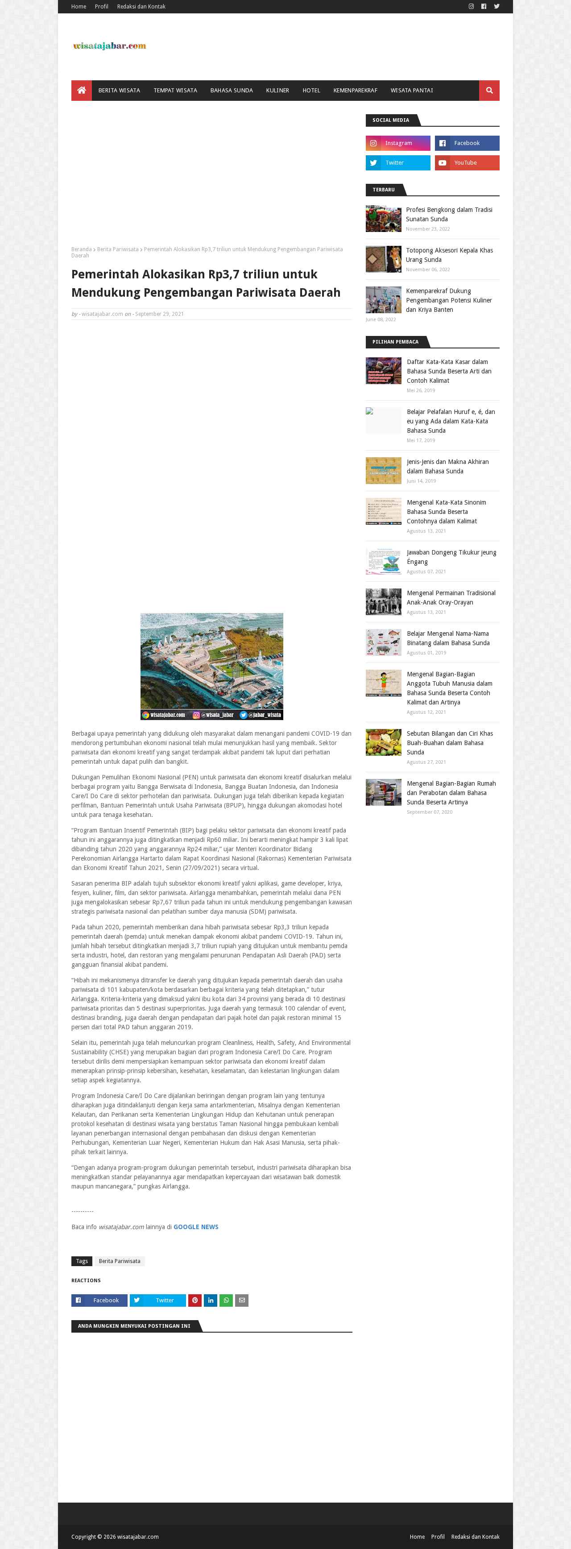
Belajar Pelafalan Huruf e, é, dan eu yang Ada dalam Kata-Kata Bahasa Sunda (451, 421)
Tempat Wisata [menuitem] (175, 90)
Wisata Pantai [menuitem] (412, 90)
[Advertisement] (211, 176)
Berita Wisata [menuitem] (119, 90)
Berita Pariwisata (118, 249)
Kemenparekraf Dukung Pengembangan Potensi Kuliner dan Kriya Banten (449, 300)
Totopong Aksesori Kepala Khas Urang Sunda (449, 255)
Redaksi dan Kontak (141, 7)
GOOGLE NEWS (196, 1226)
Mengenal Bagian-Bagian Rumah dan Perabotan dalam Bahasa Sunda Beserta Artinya (451, 793)
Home (78, 7)
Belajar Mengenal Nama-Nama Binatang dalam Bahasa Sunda (448, 638)
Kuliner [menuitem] (277, 90)
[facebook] (483, 6)
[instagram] (471, 6)
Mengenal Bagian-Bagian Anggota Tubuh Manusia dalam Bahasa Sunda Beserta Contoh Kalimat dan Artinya (449, 688)
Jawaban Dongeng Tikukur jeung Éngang (452, 557)
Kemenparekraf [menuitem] (355, 90)
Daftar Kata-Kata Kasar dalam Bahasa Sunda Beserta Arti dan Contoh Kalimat (449, 371)
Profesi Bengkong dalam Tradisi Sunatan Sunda (449, 214)
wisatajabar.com (102, 314)
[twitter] (496, 6)
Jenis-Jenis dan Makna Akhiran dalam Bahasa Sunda (448, 466)
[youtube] (467, 162)
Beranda (81, 249)
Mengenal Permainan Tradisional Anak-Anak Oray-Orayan (451, 597)
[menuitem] (81, 90)
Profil (101, 7)
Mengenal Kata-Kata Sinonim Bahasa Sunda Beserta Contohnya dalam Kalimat (446, 512)
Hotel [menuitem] (312, 90)
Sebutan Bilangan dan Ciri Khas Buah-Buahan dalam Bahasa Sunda (450, 743)
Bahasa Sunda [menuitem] (232, 90)
